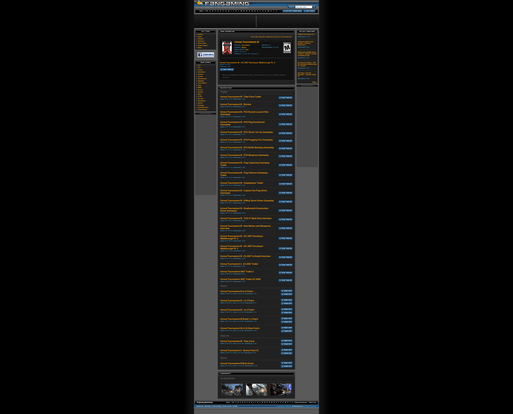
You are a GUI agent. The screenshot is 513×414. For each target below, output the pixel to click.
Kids (199, 85)
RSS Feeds (312, 402)
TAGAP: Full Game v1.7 (306, 34)
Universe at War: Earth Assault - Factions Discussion (305, 43)
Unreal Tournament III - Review (235, 104)
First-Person (202, 83)
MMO (200, 87)
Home (201, 11)
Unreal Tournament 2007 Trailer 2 (237, 271)
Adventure (201, 72)
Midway (244, 47)
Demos (200, 34)
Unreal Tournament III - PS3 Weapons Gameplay (244, 155)
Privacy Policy (217, 406)
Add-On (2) (269, 37)
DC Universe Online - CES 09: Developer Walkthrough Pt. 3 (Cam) (307, 64)
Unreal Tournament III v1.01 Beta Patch (239, 328)
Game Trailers (203, 45)
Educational (202, 78)
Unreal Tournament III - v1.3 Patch (237, 300)
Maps (200, 47)
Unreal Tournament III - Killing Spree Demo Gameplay (247, 200)
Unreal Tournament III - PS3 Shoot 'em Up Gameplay (246, 132)
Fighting (201, 81)
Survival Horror (203, 107)
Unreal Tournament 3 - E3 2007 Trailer (239, 264)
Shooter (201, 98)
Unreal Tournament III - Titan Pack (237, 341)
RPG (199, 94)
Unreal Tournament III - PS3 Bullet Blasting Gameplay (247, 147)
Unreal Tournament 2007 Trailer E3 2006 (240, 279)
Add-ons (201, 41)
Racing (200, 92)
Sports (200, 103)
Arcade (200, 74)
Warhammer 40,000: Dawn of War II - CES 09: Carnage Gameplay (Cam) (307, 53)
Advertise (208, 406)
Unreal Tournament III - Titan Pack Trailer (240, 97)
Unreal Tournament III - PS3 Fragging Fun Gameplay (246, 140)
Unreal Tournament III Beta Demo (237, 363)
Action (200, 70)
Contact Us (199, 406)
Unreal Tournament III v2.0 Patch (236, 291)
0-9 (207, 11)
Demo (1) (277, 37)
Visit (247, 49)
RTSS (200, 96)
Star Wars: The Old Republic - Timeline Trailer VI (307, 74)
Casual (200, 76)
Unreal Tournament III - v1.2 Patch (237, 310)
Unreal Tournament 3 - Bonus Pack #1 (239, 350)
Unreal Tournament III (246, 42)
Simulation (202, 101)
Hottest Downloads (301, 402)
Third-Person (202, 109)
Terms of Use (227, 406)
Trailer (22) (254, 37)
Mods (200, 36)
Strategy (201, 105)
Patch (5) (262, 37)
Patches (201, 39)
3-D (199, 67)
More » (315, 82)
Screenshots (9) (286, 37)
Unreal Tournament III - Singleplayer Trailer (241, 183)
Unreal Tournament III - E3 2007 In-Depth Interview (245, 256)
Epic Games (246, 45)
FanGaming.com (297, 406)
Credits (235, 406)
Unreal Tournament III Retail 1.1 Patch (239, 319)
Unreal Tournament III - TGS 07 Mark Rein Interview (245, 218)
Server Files (202, 43)
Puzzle (200, 89)
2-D (199, 65)
